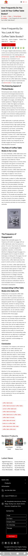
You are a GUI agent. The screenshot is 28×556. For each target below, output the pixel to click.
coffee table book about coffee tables (13, 406)
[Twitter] (9, 543)
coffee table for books (8, 417)
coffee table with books (9, 420)
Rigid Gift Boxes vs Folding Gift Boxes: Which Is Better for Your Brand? (7, 461)
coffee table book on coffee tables (12, 414)
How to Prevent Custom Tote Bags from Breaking (7, 467)
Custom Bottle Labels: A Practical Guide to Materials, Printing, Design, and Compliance (20, 461)
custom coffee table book (9, 408)
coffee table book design (9, 411)
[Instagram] (15, 543)
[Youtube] (12, 543)
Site (14, 41)
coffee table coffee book (9, 429)
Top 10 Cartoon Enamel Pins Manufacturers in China (20, 463)
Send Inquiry (12, 536)
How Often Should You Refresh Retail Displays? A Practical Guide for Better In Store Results (20, 465)
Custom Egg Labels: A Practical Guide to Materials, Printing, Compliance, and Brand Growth (7, 463)
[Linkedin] (6, 543)
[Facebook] (3, 543)
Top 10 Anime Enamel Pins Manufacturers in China (20, 467)
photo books (7, 82)
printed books (5, 56)
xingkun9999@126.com (11, 496)
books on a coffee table (9, 423)
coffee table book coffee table (11, 426)
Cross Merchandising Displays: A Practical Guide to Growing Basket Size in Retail (7, 469)
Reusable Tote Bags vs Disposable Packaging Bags (20, 469)
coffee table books (20, 56)
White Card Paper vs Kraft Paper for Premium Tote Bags (7, 465)
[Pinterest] (18, 543)
